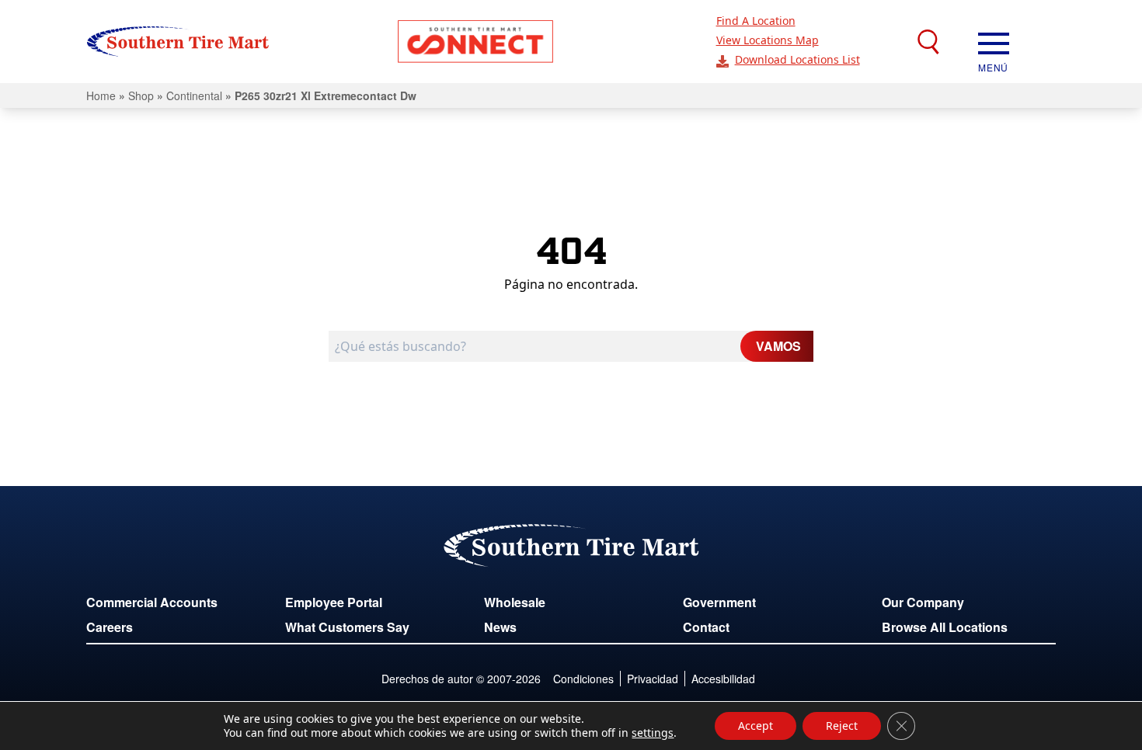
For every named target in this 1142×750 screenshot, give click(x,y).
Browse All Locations (945, 627)
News (500, 627)
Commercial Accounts (152, 602)
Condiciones (583, 678)
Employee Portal (333, 602)
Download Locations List (797, 59)
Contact (706, 627)
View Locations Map (767, 40)
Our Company (923, 602)
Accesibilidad (723, 678)
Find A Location (756, 20)
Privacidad (652, 678)
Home (101, 95)
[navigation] (993, 42)
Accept (755, 725)
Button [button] (475, 41)
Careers (109, 627)
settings (653, 733)
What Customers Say (347, 627)
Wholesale (514, 602)
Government (719, 602)
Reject (842, 725)
